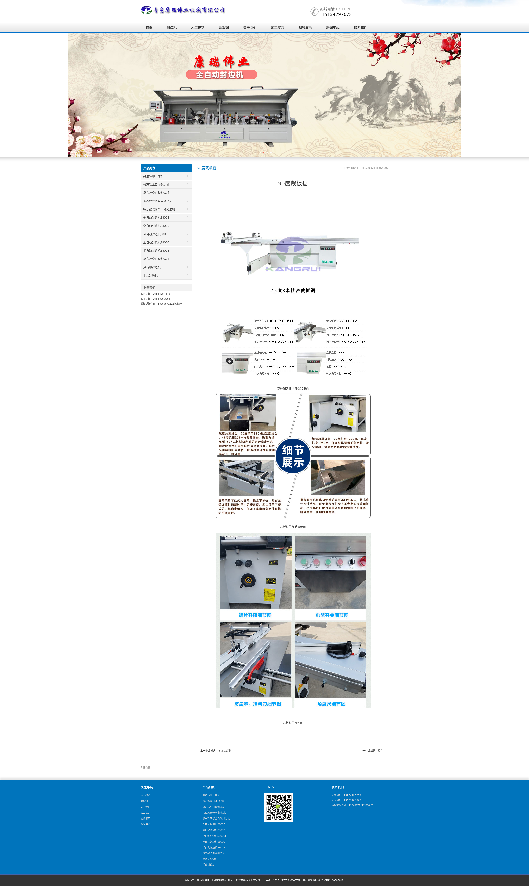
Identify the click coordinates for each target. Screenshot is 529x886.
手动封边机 (150, 275)
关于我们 (249, 27)
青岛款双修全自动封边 (157, 201)
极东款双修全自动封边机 (159, 209)
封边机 (172, 27)
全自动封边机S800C (156, 242)
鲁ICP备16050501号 (332, 880)
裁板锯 (224, 27)
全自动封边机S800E (156, 217)
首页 (149, 27)
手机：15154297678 (277, 880)
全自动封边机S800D (156, 225)
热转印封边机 (152, 267)
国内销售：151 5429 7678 (155, 293)
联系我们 (360, 27)
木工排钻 (197, 27)
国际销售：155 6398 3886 (155, 298)
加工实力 (277, 27)
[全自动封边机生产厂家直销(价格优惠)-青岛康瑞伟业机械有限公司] (183, 10)
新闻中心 (333, 27)
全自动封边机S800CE (157, 234)
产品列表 (149, 168)
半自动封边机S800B (156, 250)
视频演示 (305, 27)
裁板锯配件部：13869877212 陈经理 (161, 303)
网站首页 (356, 168)
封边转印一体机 (153, 176)
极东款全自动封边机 (156, 184)
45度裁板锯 (224, 750)
